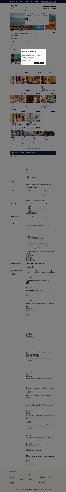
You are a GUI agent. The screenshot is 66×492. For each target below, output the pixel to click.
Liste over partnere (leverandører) (26, 60)
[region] (33, 57)
